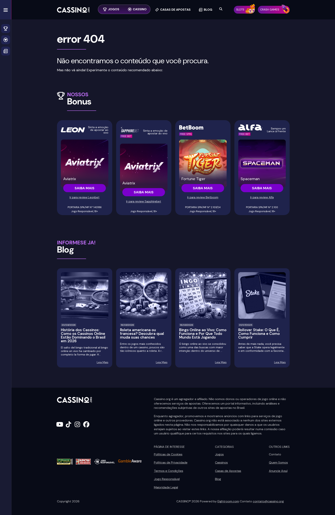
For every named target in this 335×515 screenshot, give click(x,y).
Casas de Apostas (228, 471)
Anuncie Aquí (278, 471)
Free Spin (186, 134)
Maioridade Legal (166, 487)
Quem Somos (278, 462)
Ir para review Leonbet (84, 197)
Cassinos (221, 462)
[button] (5, 9)
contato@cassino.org (268, 501)
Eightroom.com (228, 501)
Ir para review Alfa (262, 197)
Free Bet (126, 136)
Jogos (219, 454)
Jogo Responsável (167, 479)
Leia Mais (102, 362)
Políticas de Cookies (168, 454)
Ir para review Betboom (202, 197)
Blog (218, 479)
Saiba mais (84, 188)
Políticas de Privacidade (170, 462)
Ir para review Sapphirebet (143, 201)
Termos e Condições (168, 471)
